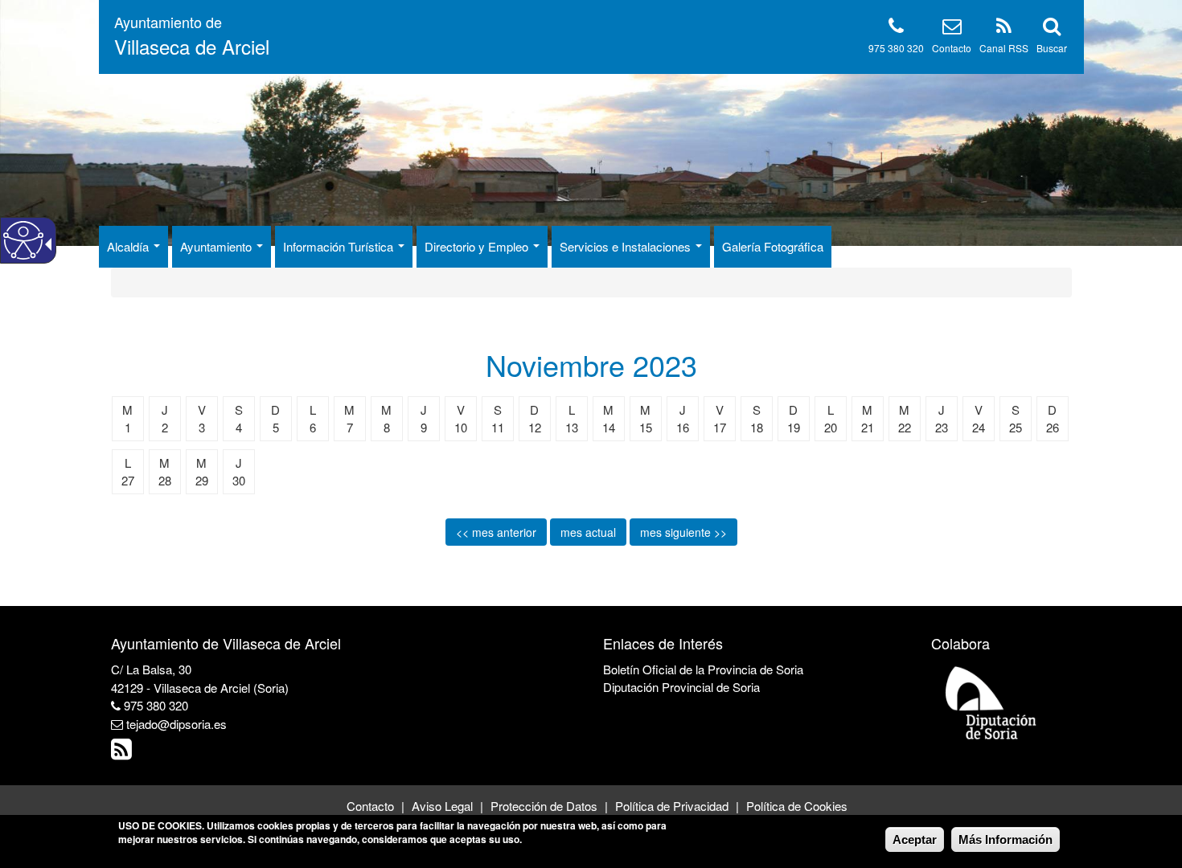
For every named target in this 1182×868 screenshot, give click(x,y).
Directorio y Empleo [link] (478, 246)
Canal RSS (1003, 48)
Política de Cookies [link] (797, 805)
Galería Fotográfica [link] (772, 246)
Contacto (951, 48)
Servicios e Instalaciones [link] (627, 246)
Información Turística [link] (339, 246)
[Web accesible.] (23, 240)
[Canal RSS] (1004, 28)
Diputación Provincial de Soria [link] (681, 686)
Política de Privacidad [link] (671, 805)
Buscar (1051, 48)
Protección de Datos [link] (543, 805)
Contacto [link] (370, 805)
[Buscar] (1052, 28)
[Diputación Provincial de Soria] (991, 702)
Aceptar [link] (915, 839)
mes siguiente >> (683, 532)
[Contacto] (952, 28)
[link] (123, 752)
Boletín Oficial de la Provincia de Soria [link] (703, 669)
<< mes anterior (496, 532)
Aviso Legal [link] (442, 805)
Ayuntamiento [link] (217, 246)
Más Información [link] (1005, 839)
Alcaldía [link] (129, 246)
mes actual (588, 532)
